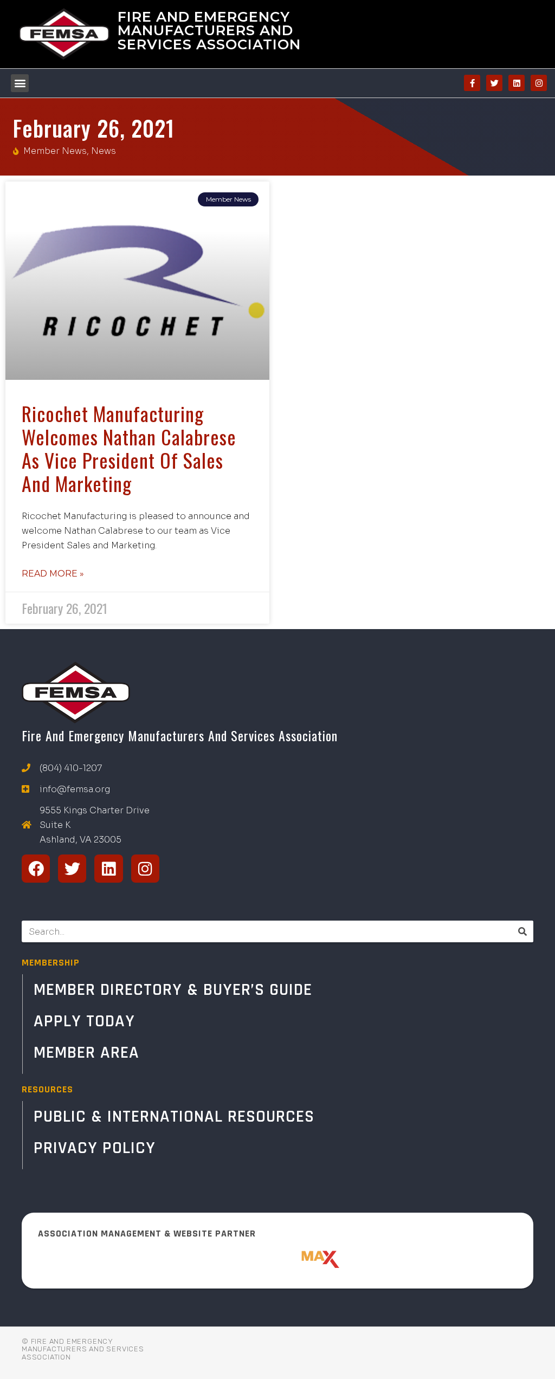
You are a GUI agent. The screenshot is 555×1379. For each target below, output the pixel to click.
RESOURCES (47, 1089)
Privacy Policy (95, 1148)
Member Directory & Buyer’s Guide (173, 990)
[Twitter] (494, 83)
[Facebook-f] (472, 83)
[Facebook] (36, 868)
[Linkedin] (516, 83)
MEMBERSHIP (51, 962)
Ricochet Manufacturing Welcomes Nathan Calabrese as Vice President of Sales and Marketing (129, 448)
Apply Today (84, 1021)
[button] (20, 83)
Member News (55, 151)
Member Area (86, 1052)
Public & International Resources (174, 1116)
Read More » (53, 573)
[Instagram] (539, 83)
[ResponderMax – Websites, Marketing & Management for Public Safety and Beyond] (277, 1259)
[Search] (522, 931)
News (103, 151)
